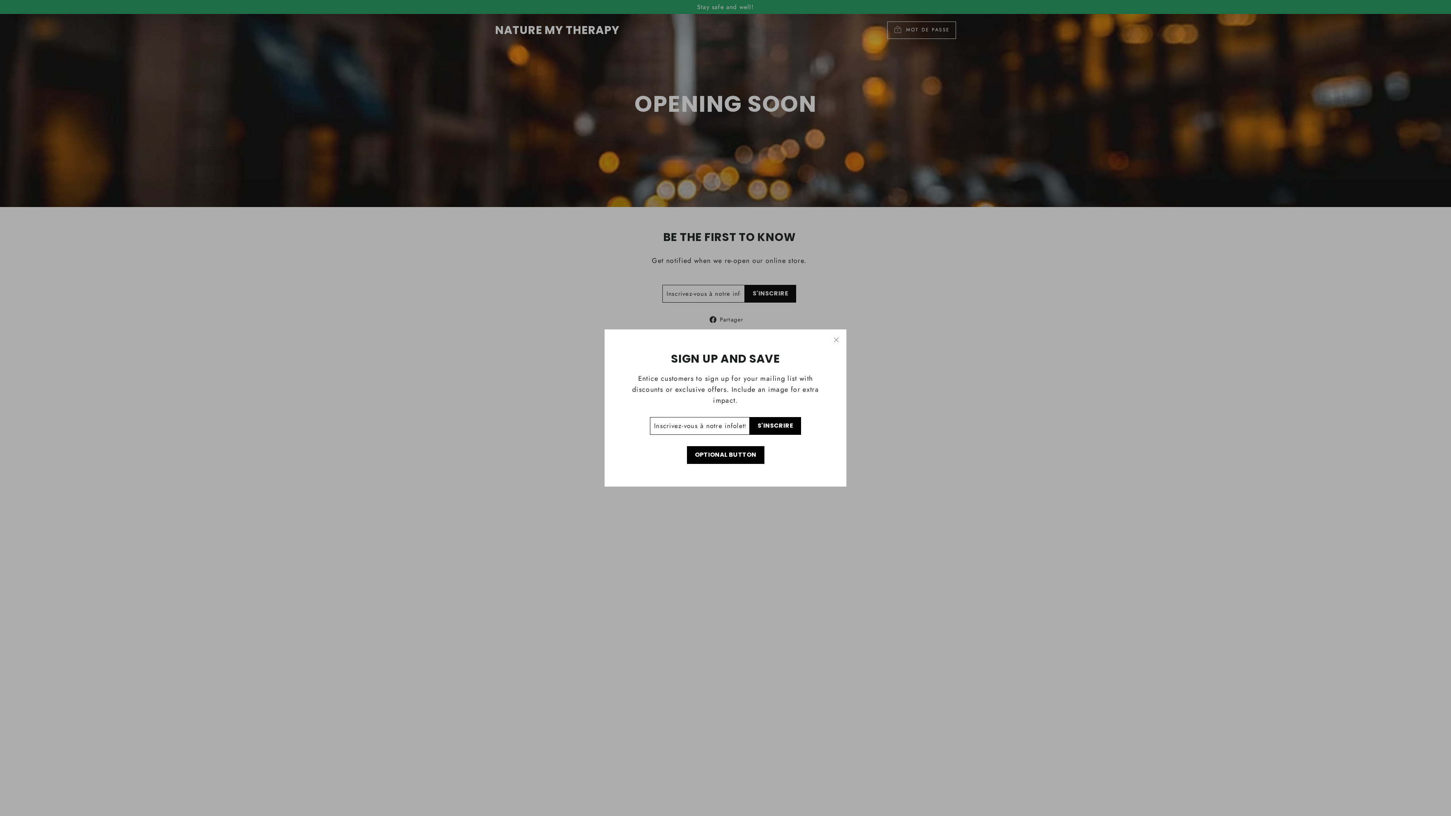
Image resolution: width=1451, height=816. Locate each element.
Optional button (725, 454)
